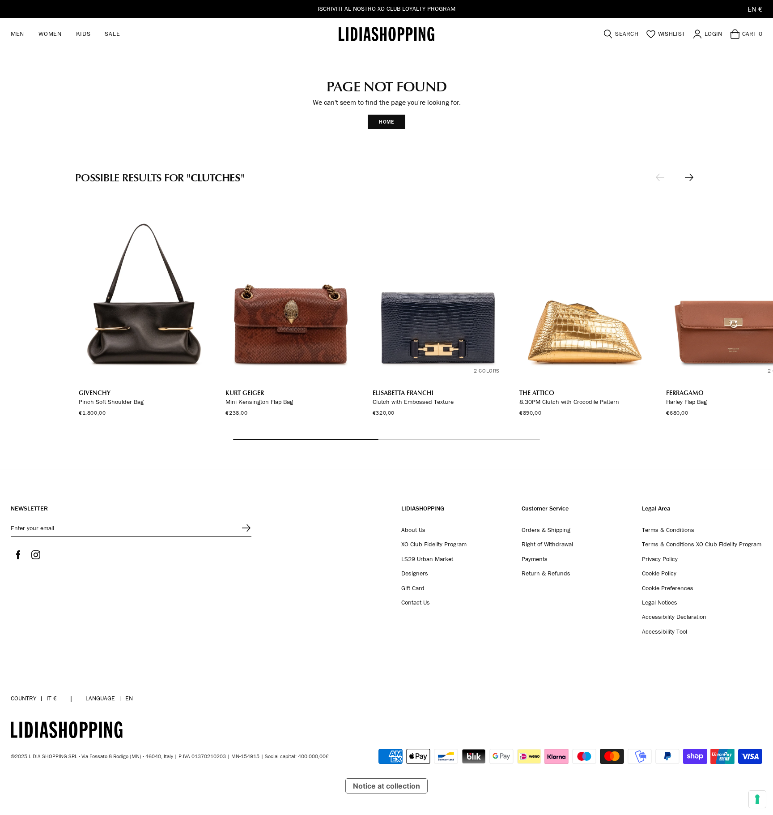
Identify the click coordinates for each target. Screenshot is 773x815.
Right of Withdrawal (547, 544)
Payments (535, 559)
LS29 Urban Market (427, 559)
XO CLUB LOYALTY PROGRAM (416, 8)
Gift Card (413, 588)
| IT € (34, 698)
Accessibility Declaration (674, 617)
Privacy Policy (660, 559)
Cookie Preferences (667, 588)
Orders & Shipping (546, 530)
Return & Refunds (546, 573)
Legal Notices (659, 602)
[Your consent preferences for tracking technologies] (757, 799)
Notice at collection (386, 785)
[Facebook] (18, 555)
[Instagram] (36, 555)
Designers (414, 573)
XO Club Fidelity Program (434, 544)
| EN (109, 698)
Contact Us (415, 602)
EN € (755, 8)
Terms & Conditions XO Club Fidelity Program (701, 544)
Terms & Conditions (668, 530)
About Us (413, 530)
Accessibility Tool (664, 631)
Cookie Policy (659, 573)
